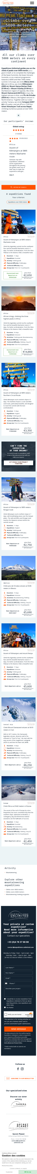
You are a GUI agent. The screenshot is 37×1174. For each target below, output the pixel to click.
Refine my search (19, 187)
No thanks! (10, 1007)
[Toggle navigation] (32, 3)
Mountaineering (11, 872)
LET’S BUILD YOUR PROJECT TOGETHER (18, 463)
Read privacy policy (7, 1165)
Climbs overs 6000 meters (15, 892)
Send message (18, 1029)
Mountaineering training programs (17, 894)
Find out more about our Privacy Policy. (17, 1042)
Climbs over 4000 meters (14, 889)
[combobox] (6, 983)
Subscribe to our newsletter (22, 1078)
